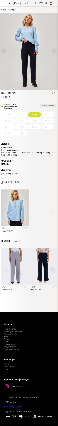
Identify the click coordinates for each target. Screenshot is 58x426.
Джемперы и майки (10, 334)
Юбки (6, 336)
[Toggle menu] (5, 3)
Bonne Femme (9, 367)
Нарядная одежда (10, 347)
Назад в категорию (8, 9)
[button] (4, 51)
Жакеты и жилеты (10, 329)
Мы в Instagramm (16, 386)
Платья (6, 341)
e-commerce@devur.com (13, 407)
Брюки (6, 339)
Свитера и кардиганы (11, 349)
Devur (6, 369)
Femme (6, 364)
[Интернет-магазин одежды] (18, 3)
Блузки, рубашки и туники (13, 331)
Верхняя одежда (9, 344)
